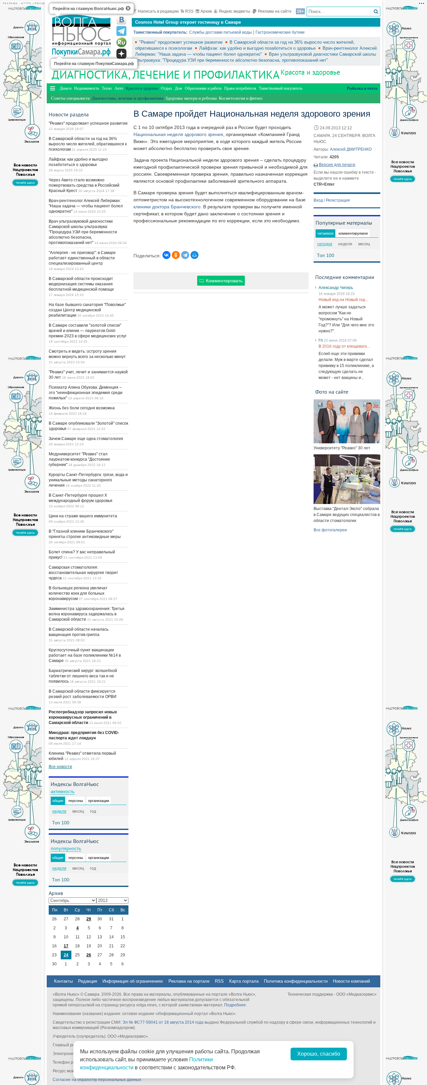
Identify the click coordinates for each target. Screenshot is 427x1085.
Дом (178, 88)
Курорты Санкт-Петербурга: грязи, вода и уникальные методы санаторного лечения (88, 480)
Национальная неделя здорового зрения (178, 134)
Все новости (60, 766)
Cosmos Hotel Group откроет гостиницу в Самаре (188, 22)
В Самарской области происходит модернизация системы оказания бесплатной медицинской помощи (81, 284)
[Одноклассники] (176, 255)
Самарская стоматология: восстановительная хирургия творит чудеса (83, 572)
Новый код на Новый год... (343, 299)
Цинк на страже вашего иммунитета (83, 516)
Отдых (166, 88)
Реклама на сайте (275, 11)
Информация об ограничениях (132, 981)
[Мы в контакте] (121, 20)
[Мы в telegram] (121, 31)
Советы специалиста (70, 98)
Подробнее (235, 1005)
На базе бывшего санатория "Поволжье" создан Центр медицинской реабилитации (87, 310)
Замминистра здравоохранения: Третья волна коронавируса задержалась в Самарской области (86, 614)
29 (88, 919)
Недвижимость (86, 88)
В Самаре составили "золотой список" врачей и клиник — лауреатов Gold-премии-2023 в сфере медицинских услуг (87, 330)
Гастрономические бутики (280, 32)
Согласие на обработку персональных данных (97, 1079)
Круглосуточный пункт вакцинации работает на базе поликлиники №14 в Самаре (85, 655)
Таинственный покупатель (280, 88)
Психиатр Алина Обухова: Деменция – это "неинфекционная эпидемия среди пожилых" (85, 392)
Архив (206, 11)
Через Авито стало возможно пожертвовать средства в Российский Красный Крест (84, 185)
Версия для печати (337, 164)
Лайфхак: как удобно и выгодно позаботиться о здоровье (258, 48)
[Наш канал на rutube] (121, 42)
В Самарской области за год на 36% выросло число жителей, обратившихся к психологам (88, 144)
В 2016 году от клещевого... (344, 346)
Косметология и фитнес (241, 98)
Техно (107, 88)
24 (66, 955)
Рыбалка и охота (362, 88)
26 (88, 955)
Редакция (87, 981)
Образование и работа (203, 88)
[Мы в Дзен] (121, 54)
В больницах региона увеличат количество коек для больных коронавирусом (78, 593)
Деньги (65, 88)
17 (66, 946)
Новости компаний (351, 981)
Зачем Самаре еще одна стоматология (86, 438)
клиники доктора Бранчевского (166, 206)
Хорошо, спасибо (318, 1054)
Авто (118, 88)
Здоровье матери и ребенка (191, 98)
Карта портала (244, 981)
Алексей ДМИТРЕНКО (351, 149)
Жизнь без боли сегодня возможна (82, 408)
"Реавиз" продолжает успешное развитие (181, 42)
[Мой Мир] (194, 255)
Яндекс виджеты (234, 11)
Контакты (63, 981)
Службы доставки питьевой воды (220, 32)
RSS (189, 11)
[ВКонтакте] (166, 255)
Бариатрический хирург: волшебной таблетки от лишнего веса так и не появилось (83, 676)
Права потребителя (240, 88)
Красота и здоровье (310, 72)
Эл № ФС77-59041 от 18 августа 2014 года (162, 1022)
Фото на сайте (331, 391)
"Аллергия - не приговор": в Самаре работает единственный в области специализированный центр (82, 258)
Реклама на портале (188, 981)
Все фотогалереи (330, 530)
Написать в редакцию (158, 11)
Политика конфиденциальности (296, 981)
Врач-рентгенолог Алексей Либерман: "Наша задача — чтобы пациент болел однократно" (86, 206)
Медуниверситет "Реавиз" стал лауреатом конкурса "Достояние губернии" (79, 459)
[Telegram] (185, 255)
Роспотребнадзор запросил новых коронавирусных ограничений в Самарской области (83, 717)
